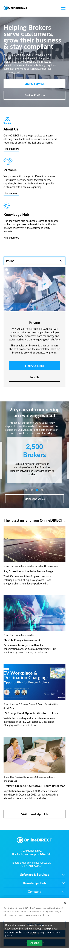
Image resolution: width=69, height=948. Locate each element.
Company (34, 892)
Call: (31, 866)
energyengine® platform (46, 339)
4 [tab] (42, 490)
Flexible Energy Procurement (22, 640)
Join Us (34, 377)
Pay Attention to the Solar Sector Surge (28, 571)
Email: (31, 862)
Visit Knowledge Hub (34, 814)
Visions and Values (34, 499)
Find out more (11, 148)
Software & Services (34, 875)
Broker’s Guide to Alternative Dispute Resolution (34, 786)
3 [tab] (37, 490)
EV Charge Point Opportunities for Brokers (31, 713)
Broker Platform (34, 95)
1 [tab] (26, 490)
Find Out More (34, 366)
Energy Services (35, 83)
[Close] (65, 903)
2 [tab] (32, 490)
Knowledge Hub (34, 883)
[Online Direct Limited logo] (15, 8)
